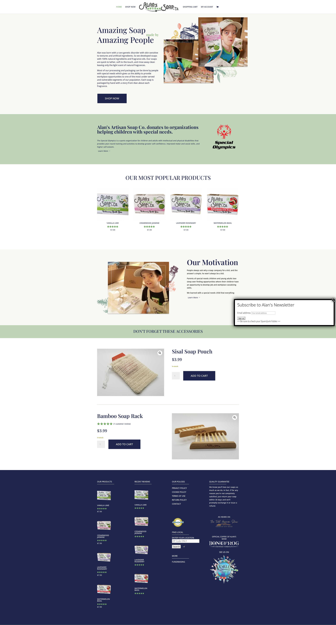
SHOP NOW (130, 7)
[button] (160, 353)
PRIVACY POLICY (179, 488)
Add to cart (199, 375)
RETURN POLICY (179, 500)
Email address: (244, 312)
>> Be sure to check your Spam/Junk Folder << (258, 317)
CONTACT (176, 504)
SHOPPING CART (190, 7)
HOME (119, 7)
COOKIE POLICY (179, 492)
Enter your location (183, 538)
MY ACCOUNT (207, 7)
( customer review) (122, 424)
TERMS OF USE (178, 496)
